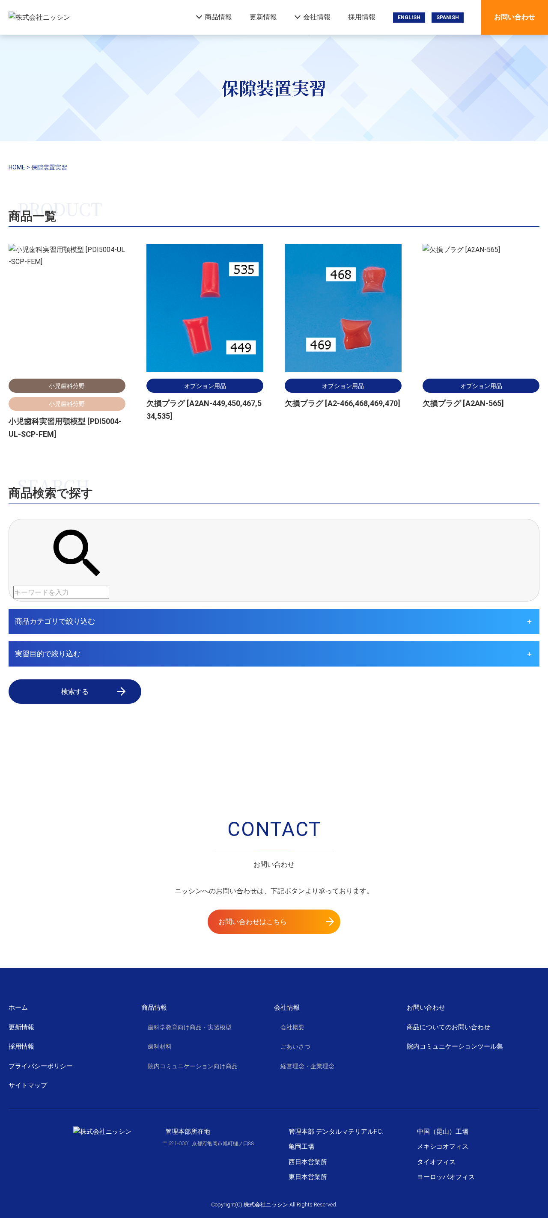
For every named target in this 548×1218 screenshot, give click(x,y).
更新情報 (263, 17)
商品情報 (218, 17)
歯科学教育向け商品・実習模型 (190, 1027)
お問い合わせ (514, 17)
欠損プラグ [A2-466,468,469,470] (342, 403)
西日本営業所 (308, 1162)
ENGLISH (409, 18)
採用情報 (361, 17)
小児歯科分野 (67, 385)
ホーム (18, 1007)
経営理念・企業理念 (307, 1066)
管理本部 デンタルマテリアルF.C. (336, 1131)
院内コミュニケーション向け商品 (193, 1066)
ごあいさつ (295, 1046)
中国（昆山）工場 (442, 1131)
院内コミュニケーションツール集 (455, 1046)
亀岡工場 (301, 1146)
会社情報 (317, 17)
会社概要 (292, 1027)
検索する (75, 692)
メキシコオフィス (442, 1146)
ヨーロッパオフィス (446, 1177)
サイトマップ (28, 1085)
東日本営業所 (308, 1177)
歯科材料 (160, 1046)
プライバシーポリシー (41, 1066)
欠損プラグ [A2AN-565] (463, 403)
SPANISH (447, 18)
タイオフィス (436, 1162)
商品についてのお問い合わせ (448, 1027)
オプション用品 (205, 385)
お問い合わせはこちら (252, 922)
